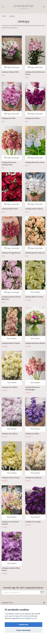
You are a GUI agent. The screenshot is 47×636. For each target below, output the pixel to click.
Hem (4, 16)
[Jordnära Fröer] (23, 6)
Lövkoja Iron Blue (32, 434)
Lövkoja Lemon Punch (10, 478)
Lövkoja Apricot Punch (11, 343)
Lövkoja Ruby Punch (10, 209)
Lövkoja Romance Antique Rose (9, 163)
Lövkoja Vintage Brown (11, 253)
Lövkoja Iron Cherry (9, 434)
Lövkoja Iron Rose (32, 118)
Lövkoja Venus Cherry (34, 209)
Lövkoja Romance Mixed (35, 343)
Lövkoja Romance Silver (35, 162)
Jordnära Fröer (7, 602)
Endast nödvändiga (23, 630)
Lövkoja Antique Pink (10, 72)
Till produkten (35, 292)
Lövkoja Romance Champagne (32, 388)
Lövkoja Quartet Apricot (35, 253)
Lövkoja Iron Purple (33, 522)
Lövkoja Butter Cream (34, 297)
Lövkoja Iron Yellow (9, 387)
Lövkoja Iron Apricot (33, 478)
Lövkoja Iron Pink (8, 118)
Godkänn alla (23, 624)
